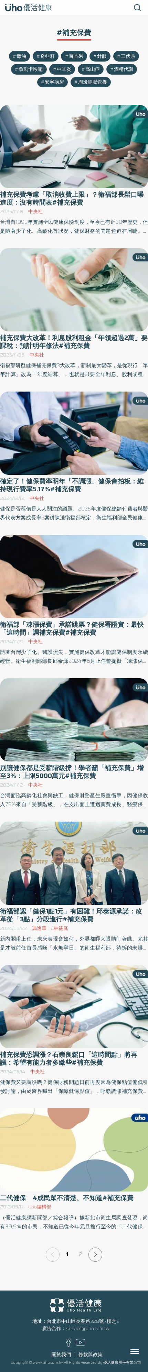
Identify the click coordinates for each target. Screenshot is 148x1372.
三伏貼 (128, 56)
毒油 (21, 56)
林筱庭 (61, 928)
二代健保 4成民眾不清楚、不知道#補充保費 (67, 1198)
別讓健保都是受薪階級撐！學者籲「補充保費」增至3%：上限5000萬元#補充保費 (72, 772)
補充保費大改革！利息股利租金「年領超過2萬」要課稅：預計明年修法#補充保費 (74, 342)
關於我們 (61, 1354)
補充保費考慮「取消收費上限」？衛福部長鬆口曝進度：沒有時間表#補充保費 (72, 198)
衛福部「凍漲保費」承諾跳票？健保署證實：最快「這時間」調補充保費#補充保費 (72, 628)
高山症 (92, 69)
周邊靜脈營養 (92, 82)
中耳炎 (64, 69)
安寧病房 (54, 82)
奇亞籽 (47, 56)
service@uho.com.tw (87, 1328)
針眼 (102, 56)
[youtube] (80, 1344)
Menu (142, 1351)
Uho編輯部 (39, 1206)
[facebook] (68, 1345)
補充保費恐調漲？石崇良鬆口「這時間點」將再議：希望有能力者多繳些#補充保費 (68, 1058)
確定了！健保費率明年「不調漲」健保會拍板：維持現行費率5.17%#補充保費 (72, 485)
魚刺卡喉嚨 (31, 69)
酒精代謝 (123, 69)
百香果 (76, 56)
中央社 (35, 211)
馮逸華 (39, 928)
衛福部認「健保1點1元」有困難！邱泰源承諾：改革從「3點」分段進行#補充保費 (71, 915)
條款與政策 (90, 1354)
